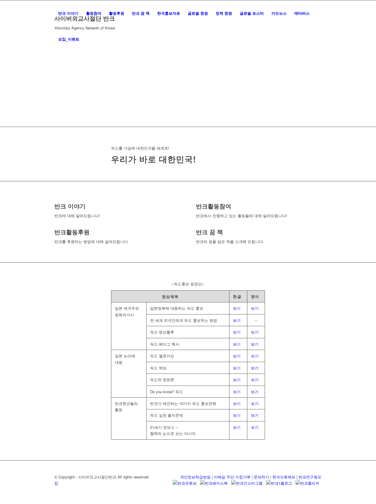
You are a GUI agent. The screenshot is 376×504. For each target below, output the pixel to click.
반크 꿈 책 (209, 231)
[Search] (89, 39)
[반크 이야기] (55, 199)
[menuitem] (68, 13)
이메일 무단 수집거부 (232, 477)
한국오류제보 (283, 477)
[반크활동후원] (55, 225)
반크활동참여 (213, 206)
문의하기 (261, 477)
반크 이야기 (69, 206)
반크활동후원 (72, 231)
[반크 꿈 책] (197, 225)
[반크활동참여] (197, 199)
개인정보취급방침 (195, 477)
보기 (237, 308)
